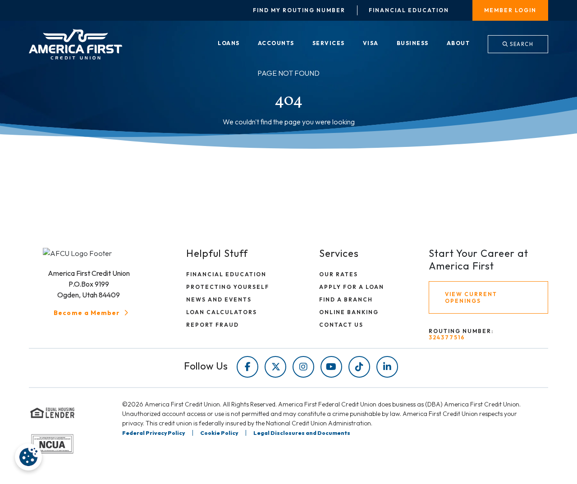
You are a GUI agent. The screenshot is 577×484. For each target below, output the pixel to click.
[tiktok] (359, 367)
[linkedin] (387, 367)
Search (521, 44)
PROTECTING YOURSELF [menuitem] (227, 286)
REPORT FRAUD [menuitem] (212, 324)
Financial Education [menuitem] (409, 10)
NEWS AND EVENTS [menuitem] (219, 299)
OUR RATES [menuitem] (338, 274)
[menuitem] (229, 44)
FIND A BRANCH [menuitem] (346, 299)
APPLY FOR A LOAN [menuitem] (351, 286)
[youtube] (331, 367)
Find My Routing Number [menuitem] (299, 10)
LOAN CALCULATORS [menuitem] (221, 312)
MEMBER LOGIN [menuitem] (510, 10)
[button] (92, 312)
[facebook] (247, 367)
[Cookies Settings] (28, 456)
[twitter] (275, 367)
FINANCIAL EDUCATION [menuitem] (226, 274)
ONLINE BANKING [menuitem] (349, 312)
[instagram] (303, 367)
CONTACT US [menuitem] (341, 324)
